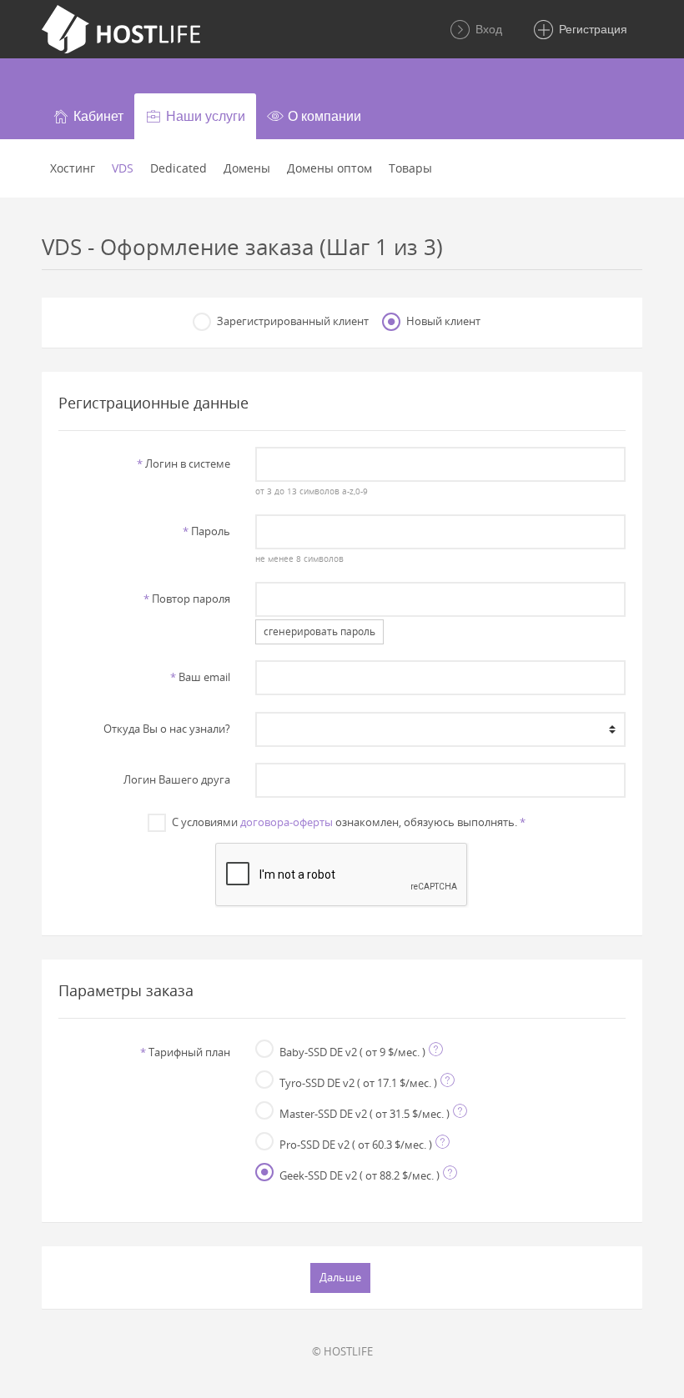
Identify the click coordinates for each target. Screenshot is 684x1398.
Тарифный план (185, 1052)
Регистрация (591, 29)
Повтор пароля (186, 598)
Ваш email (200, 676)
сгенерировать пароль (319, 631)
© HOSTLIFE (342, 1351)
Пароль (206, 531)
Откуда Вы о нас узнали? (166, 728)
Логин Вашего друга (176, 779)
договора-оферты (286, 821)
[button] (88, 116)
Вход (487, 29)
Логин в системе (183, 463)
